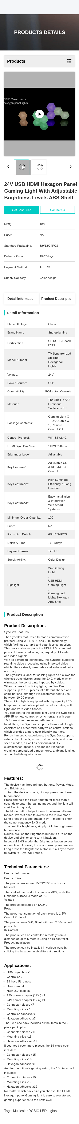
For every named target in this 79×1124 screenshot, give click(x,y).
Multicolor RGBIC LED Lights (35, 1111)
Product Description (57, 299)
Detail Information (21, 299)
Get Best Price (21, 210)
